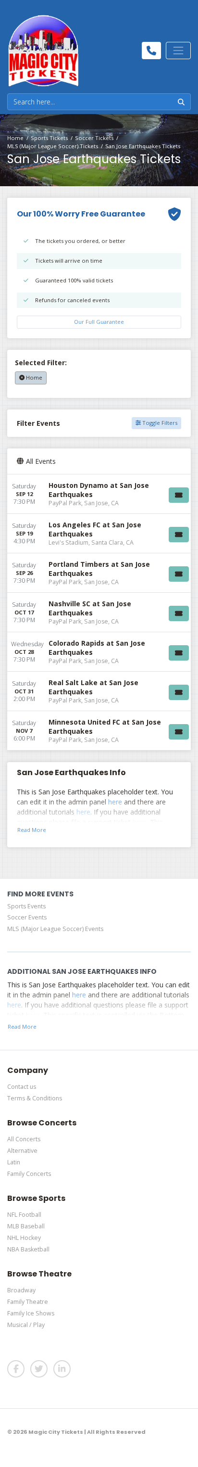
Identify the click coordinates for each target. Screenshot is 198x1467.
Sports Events (26, 906)
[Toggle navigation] (178, 50)
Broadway (21, 1290)
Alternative (22, 1151)
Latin (13, 1162)
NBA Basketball (28, 1249)
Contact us (21, 1087)
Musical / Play (26, 1325)
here (115, 801)
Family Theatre (27, 1302)
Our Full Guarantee (99, 321)
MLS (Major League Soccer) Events (55, 929)
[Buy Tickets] (179, 495)
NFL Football (24, 1215)
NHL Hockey (24, 1238)
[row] (99, 494)
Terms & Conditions (34, 1098)
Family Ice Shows (30, 1313)
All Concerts (23, 1139)
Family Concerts (29, 1174)
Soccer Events (27, 917)
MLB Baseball (26, 1226)
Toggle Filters (159, 422)
